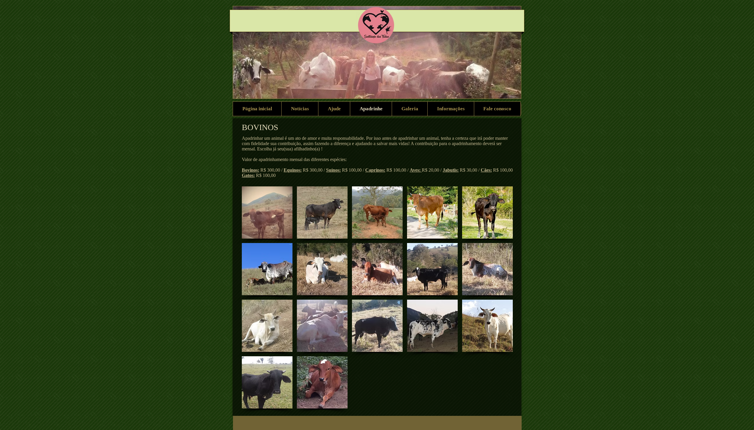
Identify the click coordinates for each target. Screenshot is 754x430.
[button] (267, 212)
